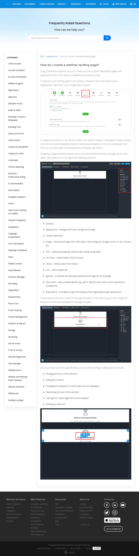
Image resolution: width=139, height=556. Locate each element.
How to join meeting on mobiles (17, 212)
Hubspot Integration (17, 220)
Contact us (84, 524)
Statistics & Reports (17, 323)
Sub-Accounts (14, 343)
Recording (12, 283)
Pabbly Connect (15, 263)
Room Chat (13, 303)
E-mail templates (15, 183)
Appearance (13, 90)
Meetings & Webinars (17, 250)
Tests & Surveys (15, 350)
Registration (13, 290)
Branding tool (36, 507)
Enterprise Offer (86, 507)
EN (134, 4)
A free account (14, 63)
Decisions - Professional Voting (16, 175)
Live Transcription (16, 243)
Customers (84, 514)
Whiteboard (13, 393)
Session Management (17, 316)
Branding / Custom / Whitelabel (17, 118)
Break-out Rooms (16, 133)
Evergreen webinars (17, 197)
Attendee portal (37, 534)
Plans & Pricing (47, 4)
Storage (11, 330)
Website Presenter (16, 386)
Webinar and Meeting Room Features (17, 378)
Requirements (14, 297)
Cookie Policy (60, 548)
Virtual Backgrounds (17, 356)
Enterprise (91, 4)
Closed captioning (16, 167)
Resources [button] (76, 4)
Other (10, 257)
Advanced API (61, 517)
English (71, 552)
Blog (57, 521)
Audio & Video (14, 110)
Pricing (83, 504)
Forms (11, 203)
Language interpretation (14, 235)
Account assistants (16, 70)
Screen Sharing (14, 310)
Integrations (13, 227)
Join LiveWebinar (113, 529)
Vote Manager (14, 363)
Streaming (12, 337)
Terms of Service (44, 548)
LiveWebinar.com (7, 4)
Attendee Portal (15, 103)
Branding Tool (14, 127)
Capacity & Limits (16, 153)
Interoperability (12, 517)
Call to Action (14, 140)
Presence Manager (16, 277)
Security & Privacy (13, 514)
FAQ (42, 56)
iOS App (9, 521)
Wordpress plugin (15, 400)
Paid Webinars (14, 270)
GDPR (88, 548)
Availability (10, 510)
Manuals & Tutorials (63, 507)
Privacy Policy (75, 548)
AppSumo (12, 97)
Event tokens (14, 190)
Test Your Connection (64, 510)
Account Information (17, 77)
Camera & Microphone (18, 146)
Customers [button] (29, 4)
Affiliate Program (15, 83)
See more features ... (39, 531)
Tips (57, 524)
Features (16, 4)
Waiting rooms (14, 370)
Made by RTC (86, 510)
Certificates (13, 160)
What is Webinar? (13, 504)
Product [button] (62, 4)
